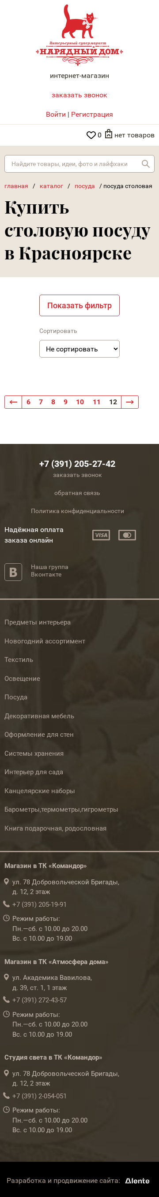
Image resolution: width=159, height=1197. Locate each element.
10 (80, 402)
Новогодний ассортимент (44, 641)
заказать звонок (79, 95)
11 (97, 402)
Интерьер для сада (33, 772)
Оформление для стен (39, 735)
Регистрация (92, 114)
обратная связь (77, 492)
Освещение (22, 679)
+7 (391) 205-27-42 (77, 463)
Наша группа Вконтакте (49, 570)
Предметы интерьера (37, 622)
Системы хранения (34, 753)
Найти (146, 164)
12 (113, 402)
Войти (56, 114)
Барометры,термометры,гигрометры (61, 809)
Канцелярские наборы (39, 791)
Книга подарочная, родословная (55, 828)
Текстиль (18, 660)
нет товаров (134, 135)
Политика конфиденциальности (77, 510)
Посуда (15, 697)
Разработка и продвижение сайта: (64, 1180)
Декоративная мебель (39, 716)
